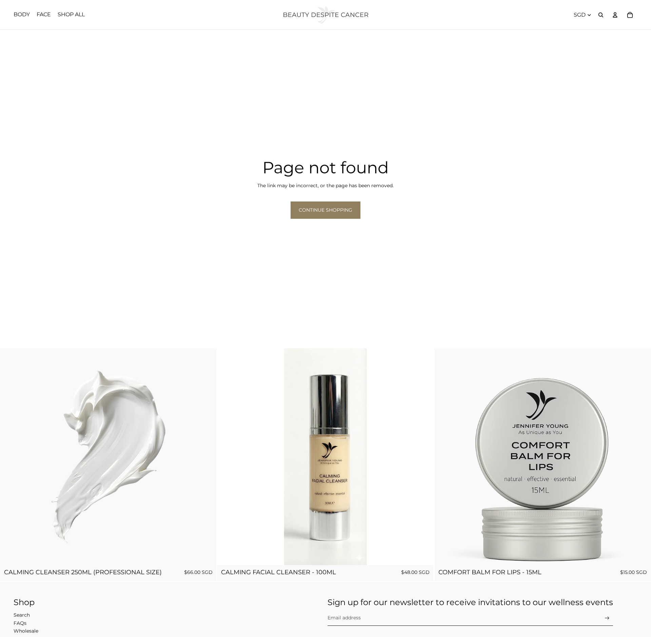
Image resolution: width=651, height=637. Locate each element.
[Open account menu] (615, 14)
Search (22, 615)
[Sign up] (607, 618)
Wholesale (26, 631)
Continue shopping (325, 210)
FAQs (20, 623)
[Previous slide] (227, 456)
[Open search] (600, 14)
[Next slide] (424, 456)
